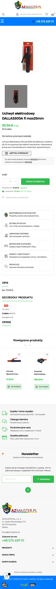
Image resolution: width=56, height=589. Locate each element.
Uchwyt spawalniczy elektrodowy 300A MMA (12, 372)
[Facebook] (28, 490)
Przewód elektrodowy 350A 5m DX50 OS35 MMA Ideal (41, 373)
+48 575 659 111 (45, 21)
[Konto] (18, 14)
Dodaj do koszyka (35, 181)
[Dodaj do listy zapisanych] (19, 355)
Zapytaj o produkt (16, 153)
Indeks (5, 314)
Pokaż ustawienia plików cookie (28, 572)
